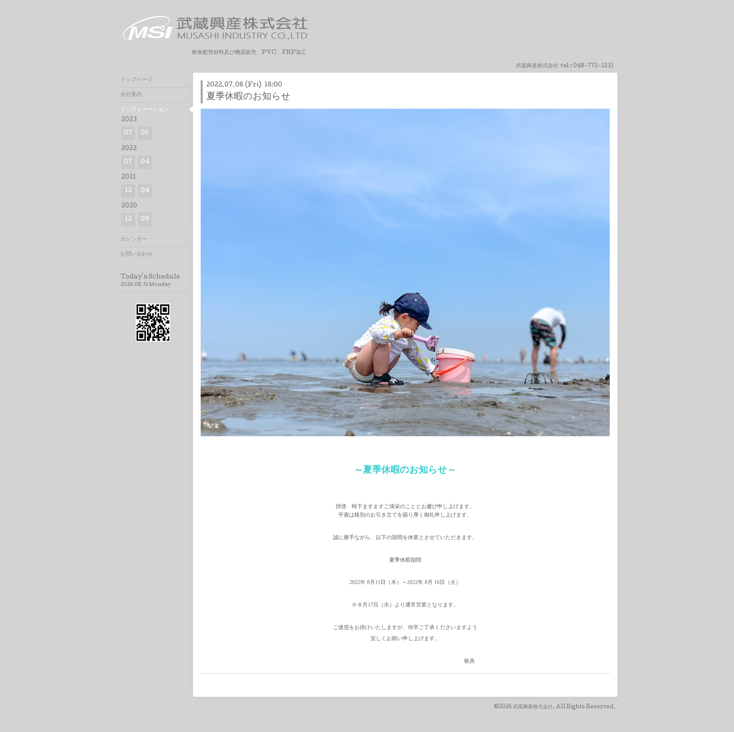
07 (128, 133)
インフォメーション (144, 110)
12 (128, 190)
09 (145, 219)
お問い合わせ (136, 254)
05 (145, 133)
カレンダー (133, 239)
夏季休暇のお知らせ (248, 97)
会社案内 (131, 95)
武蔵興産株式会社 (533, 707)
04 (145, 162)
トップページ (136, 80)
